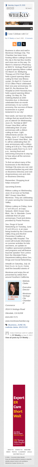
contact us (17, 461)
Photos (14, 452)
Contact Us (18, 449)
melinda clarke (11, 327)
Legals (29, 452)
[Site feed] (13, 8)
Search (29, 8)
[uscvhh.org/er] (19, 415)
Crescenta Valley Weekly (17, 457)
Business (12, 325)
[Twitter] (10, 8)
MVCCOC (23, 327)
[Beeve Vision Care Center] (19, 23)
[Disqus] (19, 351)
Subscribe (27, 449)
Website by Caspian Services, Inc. (14, 463)
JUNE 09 (21, 325)
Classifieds (22, 452)
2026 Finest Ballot (19, 454)
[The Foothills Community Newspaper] (19, 15)
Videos (8, 452)
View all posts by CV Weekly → (17, 338)
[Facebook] (8, 8)
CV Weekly (10, 38)
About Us (10, 449)
